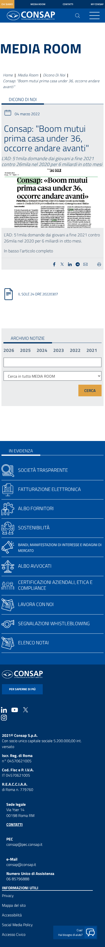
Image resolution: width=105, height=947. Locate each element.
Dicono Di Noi (54, 75)
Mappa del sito (14, 905)
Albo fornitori (36, 508)
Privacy (8, 895)
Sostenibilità (34, 527)
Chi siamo (7, 4)
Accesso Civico (13, 934)
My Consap (97, 4)
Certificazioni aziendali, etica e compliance (55, 585)
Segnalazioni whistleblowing (54, 623)
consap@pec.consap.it (24, 844)
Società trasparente (43, 470)
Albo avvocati (35, 566)
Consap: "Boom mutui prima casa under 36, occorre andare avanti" (51, 84)
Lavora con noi (36, 604)
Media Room (38, 4)
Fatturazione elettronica (49, 489)
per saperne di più (22, 689)
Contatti (68, 4)
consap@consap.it (21, 864)
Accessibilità (12, 915)
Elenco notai (33, 642)
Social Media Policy (17, 925)
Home (8, 75)
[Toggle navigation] (94, 15)
